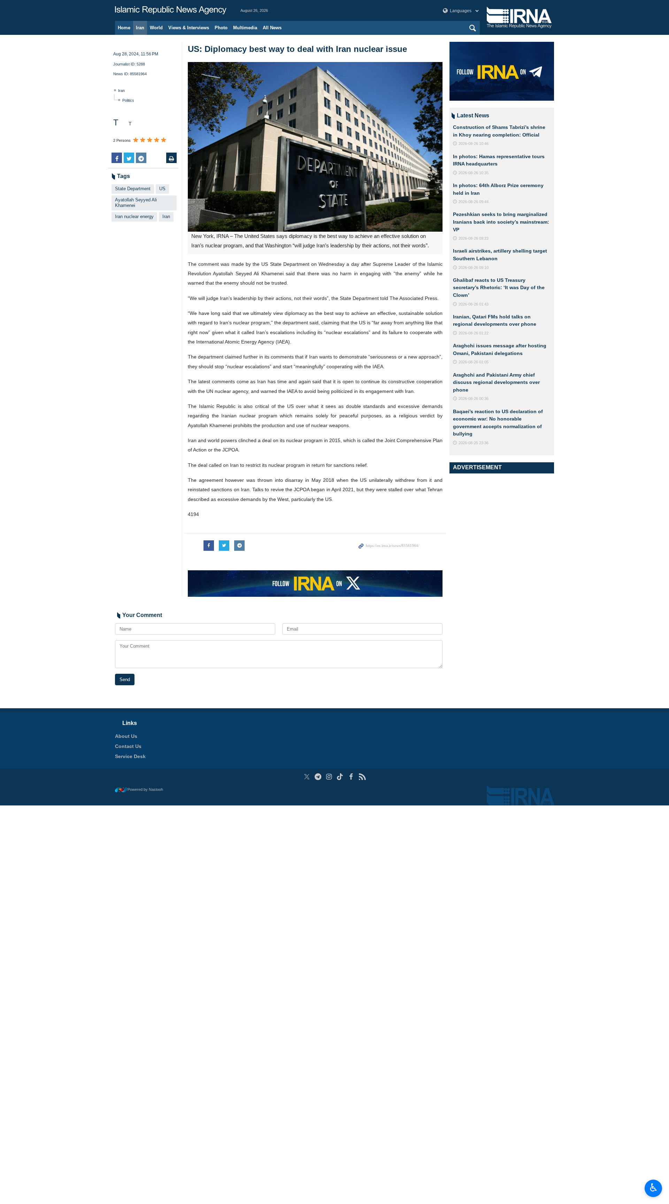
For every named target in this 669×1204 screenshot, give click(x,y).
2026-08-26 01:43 (474, 304)
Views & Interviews (188, 27)
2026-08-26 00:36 (474, 398)
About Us (126, 736)
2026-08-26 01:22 (474, 333)
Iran (140, 27)
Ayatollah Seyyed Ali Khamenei (136, 202)
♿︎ (653, 1187)
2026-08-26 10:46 (474, 143)
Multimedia (245, 27)
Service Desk (130, 756)
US (162, 188)
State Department (133, 188)
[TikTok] (340, 776)
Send (125, 679)
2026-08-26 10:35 (474, 173)
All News (272, 27)
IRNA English (170, 10)
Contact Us (128, 746)
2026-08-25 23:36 (474, 443)
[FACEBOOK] (351, 776)
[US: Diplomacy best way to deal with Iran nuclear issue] (315, 147)
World (156, 27)
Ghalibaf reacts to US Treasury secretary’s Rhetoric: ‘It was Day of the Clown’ (499, 287)
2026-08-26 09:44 (474, 202)
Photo (221, 27)
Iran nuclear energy (134, 216)
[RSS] (362, 776)
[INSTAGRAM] (329, 776)
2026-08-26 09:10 (474, 267)
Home (124, 27)
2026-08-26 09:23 (474, 238)
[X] (307, 776)
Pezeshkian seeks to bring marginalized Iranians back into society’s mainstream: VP (501, 221)
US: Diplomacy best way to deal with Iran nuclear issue (297, 49)
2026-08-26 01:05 (474, 362)
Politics (128, 100)
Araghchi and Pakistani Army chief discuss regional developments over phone (496, 382)
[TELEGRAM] (318, 776)
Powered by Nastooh (145, 789)
